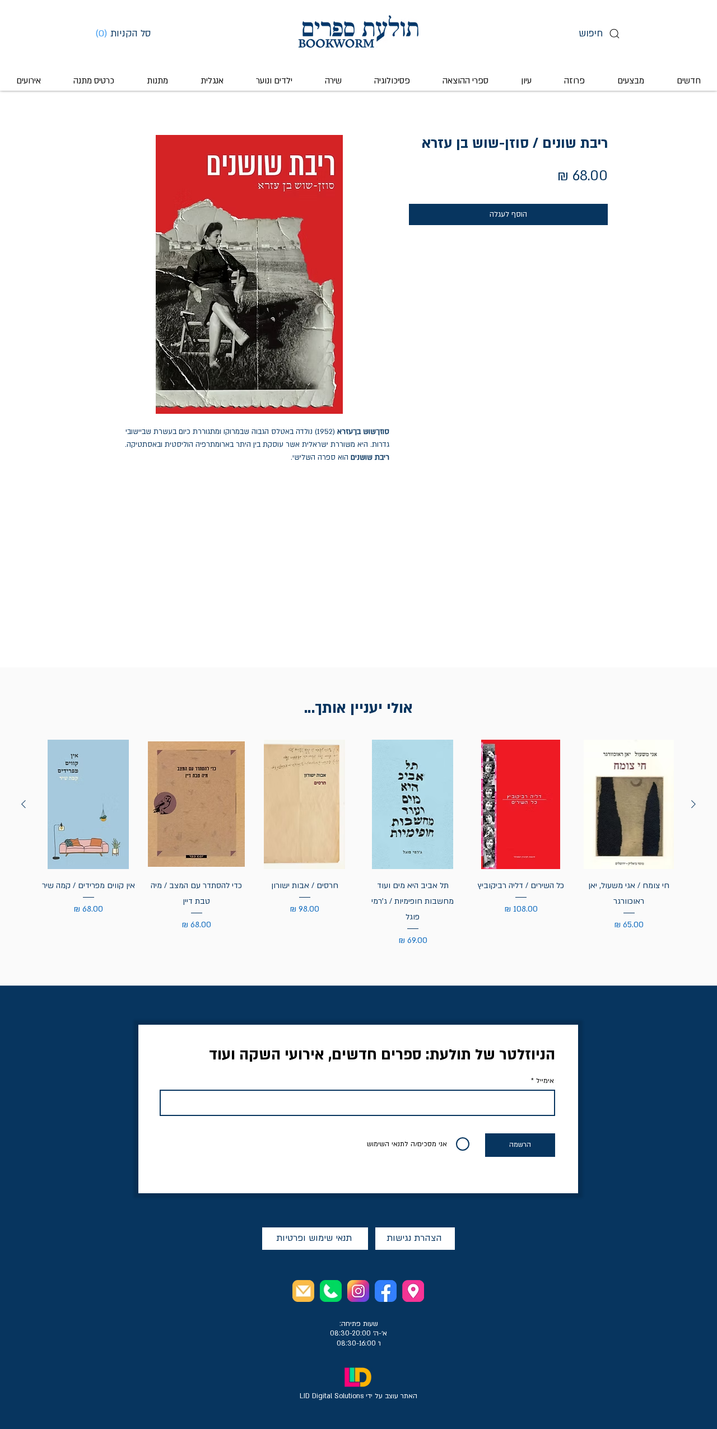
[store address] (413, 1291)
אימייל (545, 1081)
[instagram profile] (358, 1291)
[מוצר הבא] (23, 804)
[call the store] (331, 1291)
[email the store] (303, 1291)
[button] (127, 33)
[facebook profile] (386, 1291)
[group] (358, 843)
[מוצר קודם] (693, 804)
